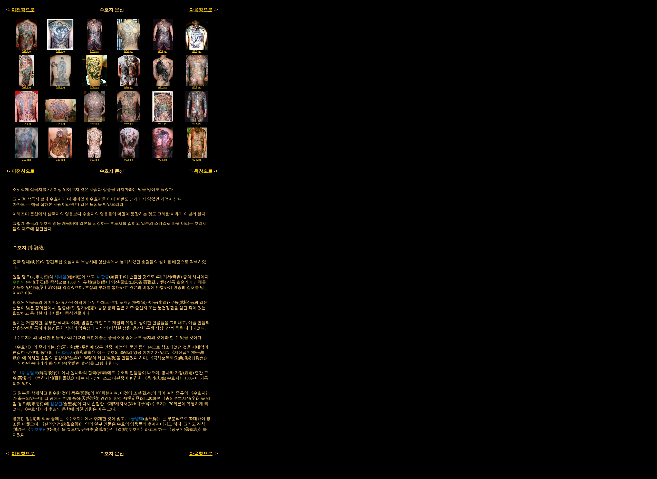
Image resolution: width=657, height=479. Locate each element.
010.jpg (128, 87)
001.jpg (26, 51)
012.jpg (196, 87)
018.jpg (196, 123)
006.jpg (196, 51)
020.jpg (60, 159)
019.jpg (26, 159)
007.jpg (26, 87)
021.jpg (94, 159)
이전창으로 (23, 9)
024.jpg (196, 159)
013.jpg (26, 123)
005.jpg (162, 51)
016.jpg (128, 123)
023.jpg (162, 159)
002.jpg (60, 51)
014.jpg (60, 123)
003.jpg (94, 51)
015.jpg (94, 123)
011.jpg (162, 87)
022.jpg (128, 159)
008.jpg (60, 87)
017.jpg (162, 123)
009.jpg (94, 87)
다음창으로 (200, 9)
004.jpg (128, 51)
